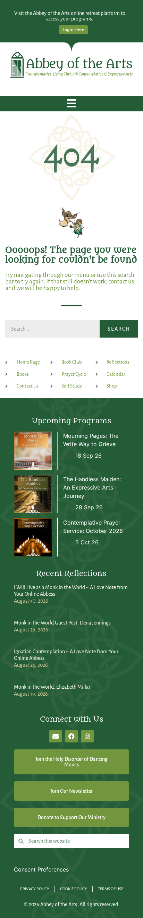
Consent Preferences (41, 869)
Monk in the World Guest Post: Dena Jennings (62, 623)
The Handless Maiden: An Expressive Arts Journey (92, 487)
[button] (72, 103)
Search (119, 329)
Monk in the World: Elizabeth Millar (52, 687)
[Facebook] (71, 736)
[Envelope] (55, 736)
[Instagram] (87, 736)
